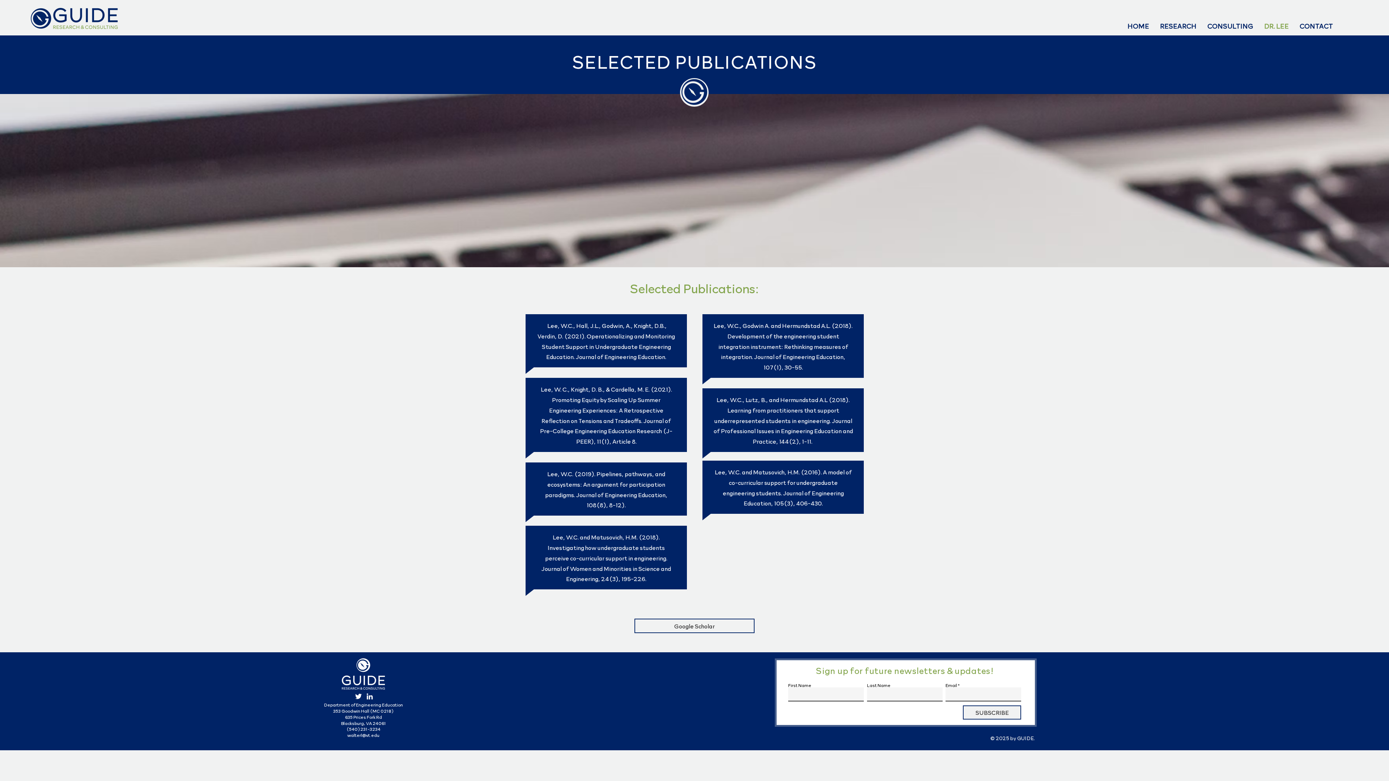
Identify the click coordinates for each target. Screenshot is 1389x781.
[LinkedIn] (369, 696)
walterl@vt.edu (363, 735)
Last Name (879, 685)
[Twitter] (358, 696)
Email (951, 685)
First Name (799, 685)
